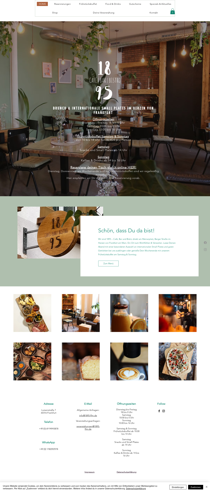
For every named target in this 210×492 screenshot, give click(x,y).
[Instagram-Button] (163, 411)
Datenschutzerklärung (136, 488)
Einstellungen (178, 487)
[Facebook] (205, 242)
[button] (172, 11)
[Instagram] (205, 249)
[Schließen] (206, 487)
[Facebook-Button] (159, 411)
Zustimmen (196, 487)
